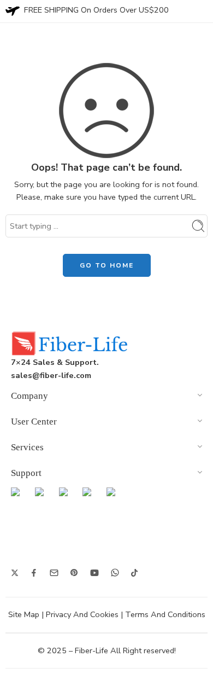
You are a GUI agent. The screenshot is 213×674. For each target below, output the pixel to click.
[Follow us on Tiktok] (134, 573)
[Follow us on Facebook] (33, 572)
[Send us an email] (54, 573)
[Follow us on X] (15, 573)
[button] (106, 397)
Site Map (23, 614)
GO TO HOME (107, 265)
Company (29, 396)
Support (26, 473)
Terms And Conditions (165, 614)
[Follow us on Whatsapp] (115, 572)
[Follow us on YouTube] (94, 573)
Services (27, 447)
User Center (34, 421)
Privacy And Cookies (82, 614)
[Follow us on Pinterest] (74, 572)
